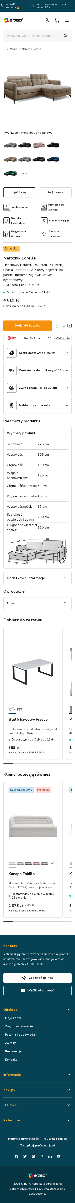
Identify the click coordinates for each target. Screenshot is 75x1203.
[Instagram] (41, 1156)
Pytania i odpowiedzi (20, 1035)
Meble (13, 49)
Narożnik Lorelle (31, 49)
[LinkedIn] (50, 1156)
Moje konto (13, 1018)
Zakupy (9, 1090)
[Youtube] (58, 1156)
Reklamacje (13, 1051)
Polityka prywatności (23, 1139)
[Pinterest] (33, 1156)
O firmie (10, 1105)
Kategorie (11, 1120)
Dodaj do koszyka (27, 326)
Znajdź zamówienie (19, 1026)
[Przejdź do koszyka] (56, 20)
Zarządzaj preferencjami (37, 1145)
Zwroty (10, 1043)
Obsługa (10, 1009)
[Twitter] (25, 1156)
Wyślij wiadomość (41, 990)
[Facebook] (16, 1156)
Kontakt (11, 1060)
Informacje (12, 1074)
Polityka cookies (55, 1139)
